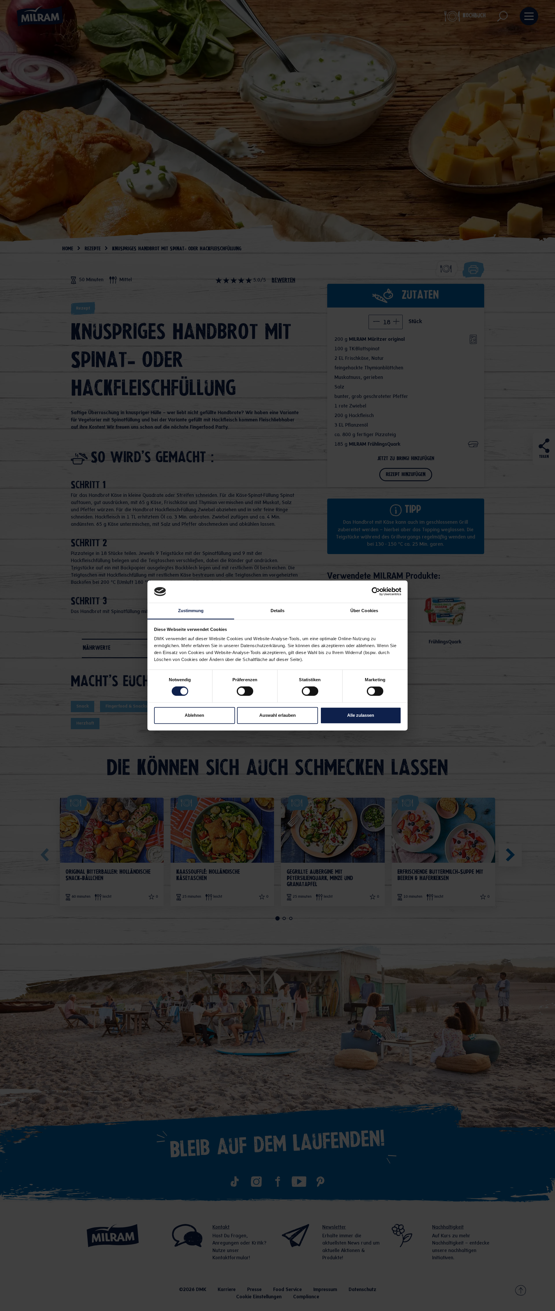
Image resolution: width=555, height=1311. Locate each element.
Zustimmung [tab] (191, 610)
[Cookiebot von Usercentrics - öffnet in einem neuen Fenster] (376, 591)
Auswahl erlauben (277, 715)
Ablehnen (194, 715)
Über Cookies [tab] (364, 610)
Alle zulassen (360, 715)
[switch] (245, 691)
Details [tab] (278, 610)
